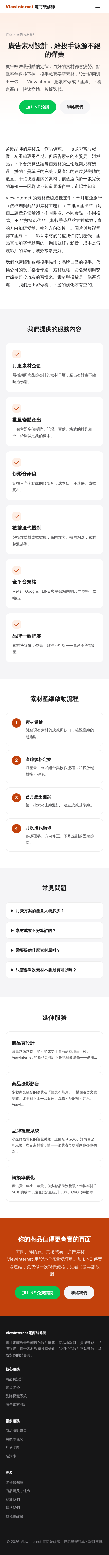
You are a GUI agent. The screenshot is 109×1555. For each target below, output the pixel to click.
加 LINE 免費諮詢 (37, 1292)
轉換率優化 (14, 1439)
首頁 (9, 34)
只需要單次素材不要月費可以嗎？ (46, 969)
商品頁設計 (14, 1379)
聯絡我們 (75, 106)
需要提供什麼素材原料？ (38, 950)
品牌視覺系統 (16, 1396)
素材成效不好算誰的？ (36, 930)
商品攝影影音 (16, 1430)
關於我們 (13, 1499)
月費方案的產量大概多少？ (40, 910)
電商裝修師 (30, 6)
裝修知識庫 (14, 1482)
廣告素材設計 (16, 1404)
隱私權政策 (14, 1516)
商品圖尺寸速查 (18, 1491)
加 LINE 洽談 (37, 106)
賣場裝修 (13, 1387)
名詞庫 (11, 1456)
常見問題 (13, 1447)
